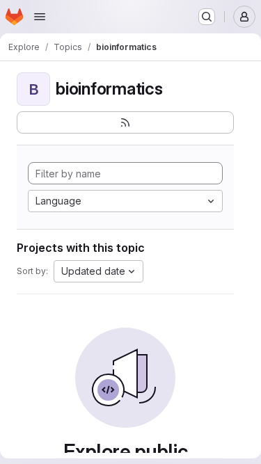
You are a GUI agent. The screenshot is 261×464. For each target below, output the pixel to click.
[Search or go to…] (206, 16)
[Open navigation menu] (40, 17)
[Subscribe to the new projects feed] (125, 122)
